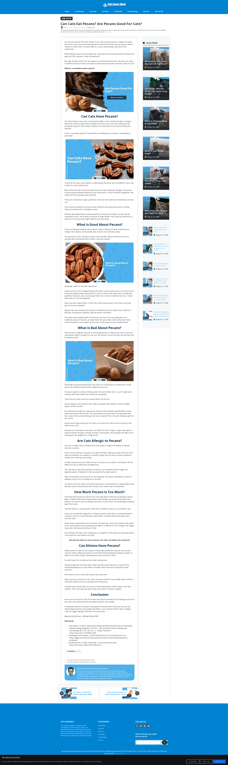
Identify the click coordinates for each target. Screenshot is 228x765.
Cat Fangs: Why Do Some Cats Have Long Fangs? (156, 91)
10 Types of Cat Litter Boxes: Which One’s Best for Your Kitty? (161, 281)
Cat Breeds (118, 11)
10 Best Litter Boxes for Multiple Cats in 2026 (160, 230)
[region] (114, 760)
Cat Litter (93, 11)
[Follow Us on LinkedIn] (148, 726)
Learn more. (109, 32)
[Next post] (137, 693)
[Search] (164, 742)
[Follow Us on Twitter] (140, 726)
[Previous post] (62, 693)
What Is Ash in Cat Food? (154, 152)
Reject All (206, 761)
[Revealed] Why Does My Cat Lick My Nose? (156, 62)
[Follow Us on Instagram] (144, 726)
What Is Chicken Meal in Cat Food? (156, 122)
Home (67, 11)
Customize (193, 761)
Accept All (219, 761)
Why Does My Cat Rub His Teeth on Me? (156, 212)
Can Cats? (67, 18)
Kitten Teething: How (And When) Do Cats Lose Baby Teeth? (161, 297)
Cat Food (105, 11)
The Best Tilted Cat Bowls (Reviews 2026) (80, 660)
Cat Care (146, 11)
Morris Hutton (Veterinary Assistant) (75, 27)
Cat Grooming (132, 11)
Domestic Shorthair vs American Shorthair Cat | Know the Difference (161, 314)
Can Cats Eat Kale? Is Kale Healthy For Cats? (81, 662)
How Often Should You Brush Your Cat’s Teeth (155, 181)
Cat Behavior (79, 11)
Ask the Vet (159, 11)
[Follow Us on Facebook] (136, 726)
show (77, 651)
